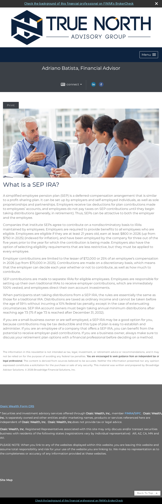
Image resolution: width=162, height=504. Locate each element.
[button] (148, 54)
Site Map (6, 480)
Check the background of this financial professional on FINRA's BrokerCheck (79, 4)
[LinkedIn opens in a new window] (93, 86)
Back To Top (145, 493)
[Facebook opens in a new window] (101, 86)
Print (11, 105)
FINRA (129, 413)
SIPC (137, 413)
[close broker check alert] (156, 3)
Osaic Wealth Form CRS (17, 406)
